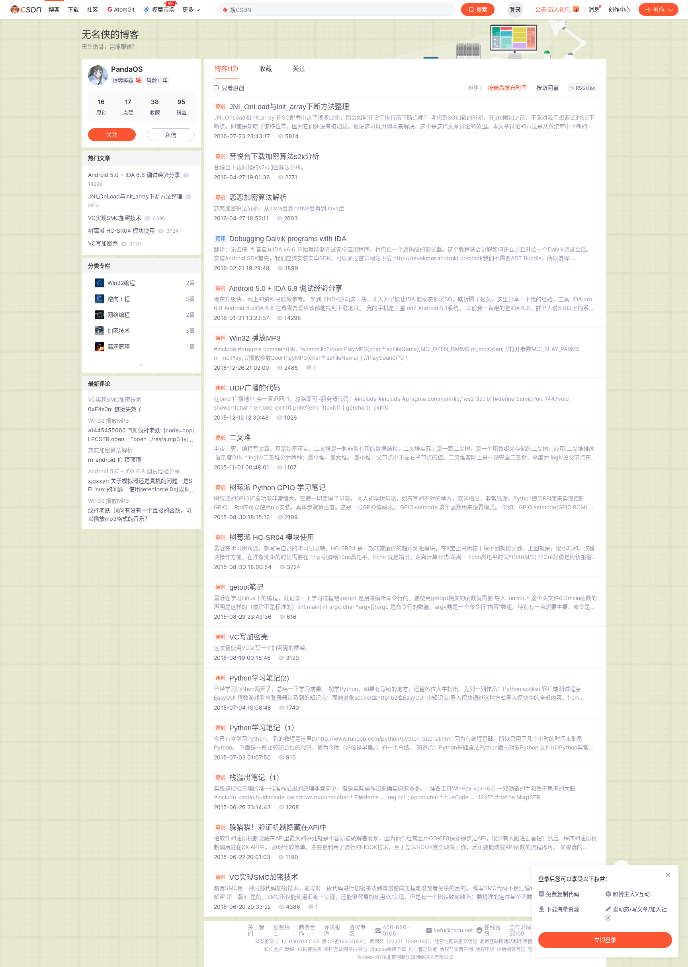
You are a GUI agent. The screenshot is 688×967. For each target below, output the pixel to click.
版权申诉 (484, 949)
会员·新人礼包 (553, 9)
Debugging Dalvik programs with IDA (281, 239)
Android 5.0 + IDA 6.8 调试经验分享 (279, 288)
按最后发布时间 (507, 87)
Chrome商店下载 (387, 949)
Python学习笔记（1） (257, 728)
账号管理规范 (422, 949)
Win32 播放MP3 (248, 338)
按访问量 (547, 87)
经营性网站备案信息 (455, 941)
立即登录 (605, 940)
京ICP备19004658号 (344, 941)
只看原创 (232, 87)
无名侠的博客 (110, 34)
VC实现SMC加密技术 (257, 877)
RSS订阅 (585, 88)
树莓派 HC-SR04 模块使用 (265, 537)
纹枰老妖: (100, 510)
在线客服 (492, 930)
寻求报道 (332, 930)
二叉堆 (233, 438)
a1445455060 (107, 430)
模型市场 (163, 9)
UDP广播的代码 (248, 388)
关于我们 (256, 930)
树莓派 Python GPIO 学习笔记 (271, 488)
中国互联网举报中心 (345, 949)
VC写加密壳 (242, 637)
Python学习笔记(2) (252, 678)
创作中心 (619, 9)
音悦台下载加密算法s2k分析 (267, 157)
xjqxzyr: (99, 480)
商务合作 (307, 930)
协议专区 (357, 930)
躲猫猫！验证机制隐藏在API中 (271, 828)
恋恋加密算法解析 (251, 198)
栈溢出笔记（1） (249, 778)
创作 (658, 9)
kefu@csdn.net (453, 930)
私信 (170, 134)
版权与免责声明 (456, 949)
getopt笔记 (240, 587)
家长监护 (273, 949)
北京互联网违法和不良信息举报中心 (518, 941)
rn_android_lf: (106, 459)
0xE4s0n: (101, 409)
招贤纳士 (281, 930)
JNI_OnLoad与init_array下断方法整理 (282, 107)
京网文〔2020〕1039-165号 (400, 941)
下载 (73, 9)
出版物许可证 (511, 949)
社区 (92, 9)
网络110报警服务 (303, 949)
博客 (54, 9)
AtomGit (124, 9)
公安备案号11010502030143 (287, 941)
